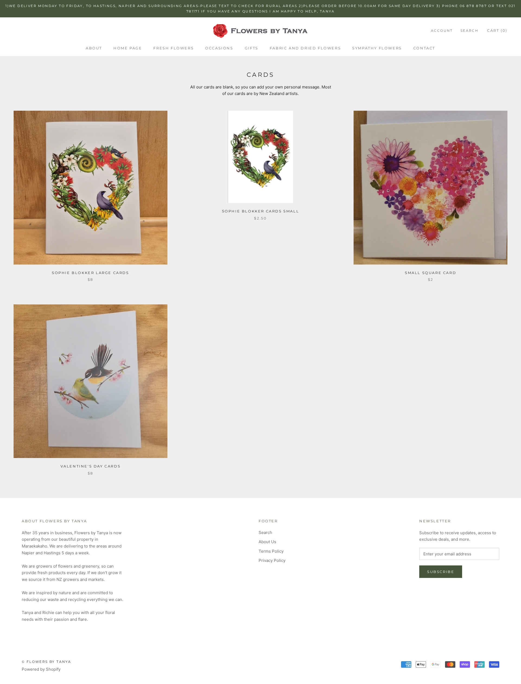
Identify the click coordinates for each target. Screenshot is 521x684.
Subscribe (440, 572)
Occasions (219, 48)
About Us (267, 541)
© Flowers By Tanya (46, 662)
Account (442, 30)
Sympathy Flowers (377, 48)
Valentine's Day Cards (91, 466)
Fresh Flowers (173, 48)
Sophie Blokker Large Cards (90, 273)
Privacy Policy (272, 560)
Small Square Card (430, 273)
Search (469, 30)
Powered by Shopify (41, 669)
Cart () (497, 30)
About (94, 48)
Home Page (127, 48)
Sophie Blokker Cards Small (260, 211)
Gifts (251, 48)
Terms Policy (271, 551)
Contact (424, 48)
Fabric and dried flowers (305, 48)
